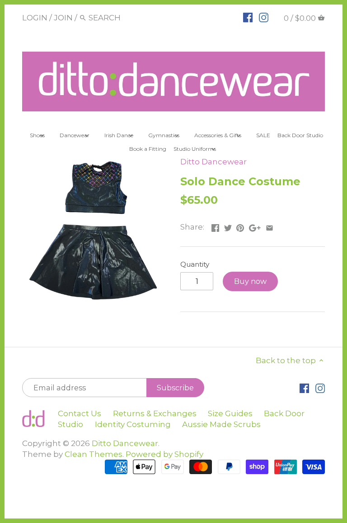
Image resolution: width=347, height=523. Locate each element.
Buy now (250, 281)
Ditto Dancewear (213, 161)
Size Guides (230, 413)
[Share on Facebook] (215, 225)
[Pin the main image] (240, 225)
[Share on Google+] (255, 225)
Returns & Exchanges (155, 413)
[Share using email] (269, 225)
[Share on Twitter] (228, 225)
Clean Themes (93, 454)
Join (63, 17)
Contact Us (79, 413)
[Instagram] (263, 17)
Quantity (194, 264)
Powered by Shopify (164, 454)
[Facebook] (248, 17)
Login (34, 17)
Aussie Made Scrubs (221, 424)
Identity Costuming (133, 424)
